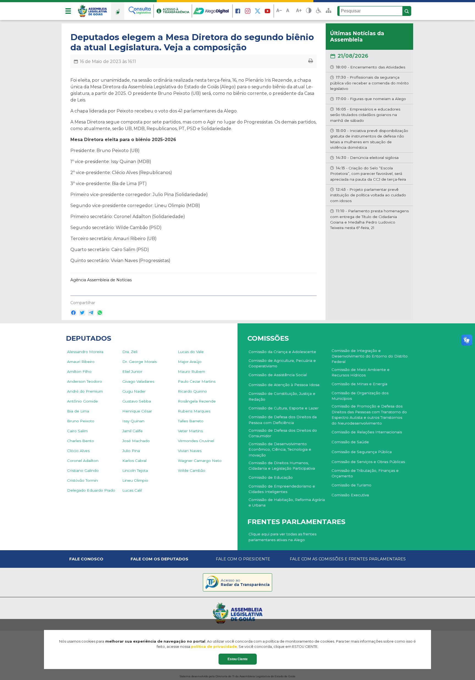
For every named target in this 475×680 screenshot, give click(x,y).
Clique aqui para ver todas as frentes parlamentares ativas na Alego (282, 537)
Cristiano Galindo (83, 470)
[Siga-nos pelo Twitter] (257, 11)
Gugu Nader (134, 391)
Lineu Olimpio (135, 480)
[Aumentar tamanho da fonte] (299, 11)
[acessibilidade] (318, 11)
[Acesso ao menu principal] (68, 11)
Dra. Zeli (129, 351)
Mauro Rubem (191, 371)
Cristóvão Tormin (82, 480)
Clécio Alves (78, 450)
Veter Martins (190, 431)
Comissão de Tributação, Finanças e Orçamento (365, 473)
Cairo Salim (77, 431)
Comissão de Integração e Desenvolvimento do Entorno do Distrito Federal (370, 356)
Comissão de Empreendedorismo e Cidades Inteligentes (281, 489)
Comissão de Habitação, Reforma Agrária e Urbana (286, 502)
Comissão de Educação (270, 477)
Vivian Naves (189, 450)
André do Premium (85, 391)
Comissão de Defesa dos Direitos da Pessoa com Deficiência (282, 420)
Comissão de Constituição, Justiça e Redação (281, 396)
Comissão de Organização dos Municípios (360, 396)
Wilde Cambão (191, 470)
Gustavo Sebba (136, 401)
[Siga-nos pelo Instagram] (248, 11)
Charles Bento (80, 441)
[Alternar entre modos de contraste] (309, 11)
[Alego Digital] (212, 11)
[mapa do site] (328, 11)
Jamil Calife (132, 431)
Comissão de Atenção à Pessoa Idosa (283, 384)
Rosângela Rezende (197, 401)
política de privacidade (214, 647)
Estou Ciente (238, 659)
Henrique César (137, 411)
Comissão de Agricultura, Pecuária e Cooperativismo (282, 363)
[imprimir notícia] (310, 61)
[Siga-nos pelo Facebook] (238, 11)
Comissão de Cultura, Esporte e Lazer (283, 408)
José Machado (136, 441)
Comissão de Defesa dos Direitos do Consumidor (282, 433)
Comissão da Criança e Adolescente (282, 351)
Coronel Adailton (82, 460)
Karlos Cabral (134, 460)
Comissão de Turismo (351, 485)
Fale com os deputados (159, 559)
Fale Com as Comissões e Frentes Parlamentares (348, 559)
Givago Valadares (138, 381)
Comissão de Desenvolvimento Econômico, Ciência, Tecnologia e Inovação (279, 449)
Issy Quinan (133, 421)
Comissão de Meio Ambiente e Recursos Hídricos (361, 372)
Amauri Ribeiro (81, 361)
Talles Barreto (190, 421)
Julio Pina (131, 450)
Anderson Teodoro (84, 381)
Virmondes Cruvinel (196, 441)
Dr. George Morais (139, 361)
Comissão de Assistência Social (277, 375)
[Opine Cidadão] (117, 11)
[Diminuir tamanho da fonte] (279, 11)
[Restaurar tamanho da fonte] (289, 11)
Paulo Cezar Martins (197, 381)
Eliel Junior (132, 371)
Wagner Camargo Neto (200, 460)
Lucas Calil (132, 490)
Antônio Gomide (82, 401)
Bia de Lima (78, 411)
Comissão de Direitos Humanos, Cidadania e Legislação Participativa (281, 465)
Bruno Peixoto (80, 421)
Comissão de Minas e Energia (359, 384)
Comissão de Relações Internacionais (367, 432)
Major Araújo (189, 361)
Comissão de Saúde (350, 442)
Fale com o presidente (243, 559)
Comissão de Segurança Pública (362, 452)
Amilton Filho (79, 371)
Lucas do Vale (191, 351)
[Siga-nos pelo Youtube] (267, 11)
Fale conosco (86, 559)
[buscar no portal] (406, 11)
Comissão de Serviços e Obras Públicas (368, 461)
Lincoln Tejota (135, 470)
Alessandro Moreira (85, 351)
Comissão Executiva (350, 495)
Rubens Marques (194, 411)
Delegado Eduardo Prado (91, 490)
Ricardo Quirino (192, 391)
